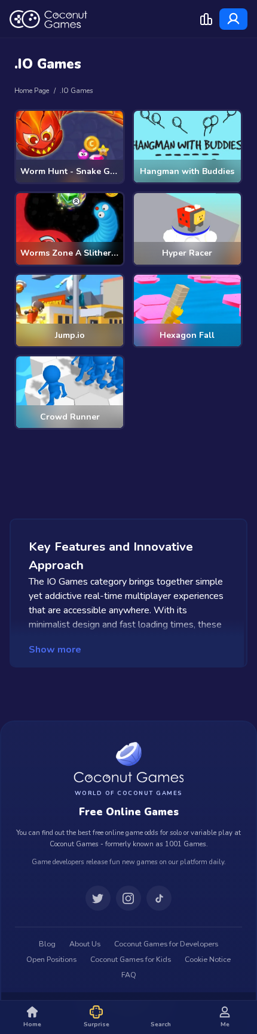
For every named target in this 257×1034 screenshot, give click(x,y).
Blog (47, 944)
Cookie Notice (208, 959)
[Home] (48, 19)
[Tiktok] (159, 898)
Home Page (31, 90)
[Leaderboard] (206, 19)
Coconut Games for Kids (130, 959)
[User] (233, 19)
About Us (84, 944)
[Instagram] (128, 898)
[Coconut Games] (128, 762)
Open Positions (51, 959)
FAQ (128, 975)
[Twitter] (98, 898)
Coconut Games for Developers (166, 944)
